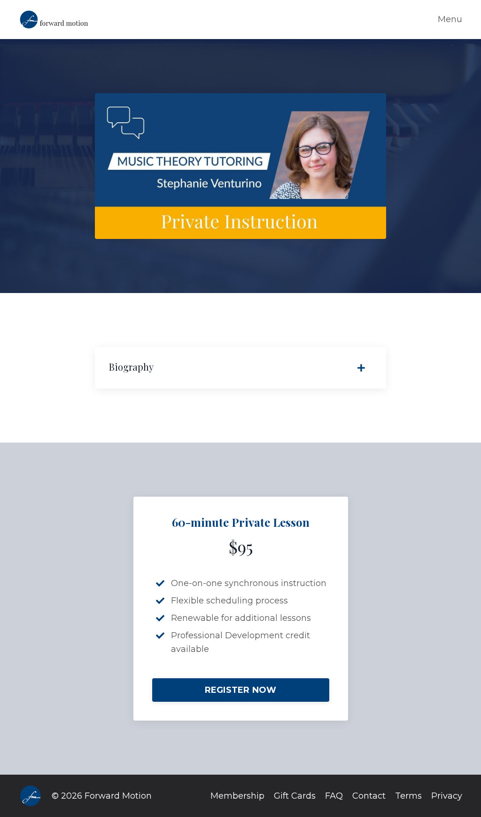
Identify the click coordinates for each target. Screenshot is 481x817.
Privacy (446, 796)
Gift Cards (295, 796)
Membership (237, 796)
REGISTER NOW (241, 690)
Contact (369, 796)
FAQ (334, 796)
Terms (408, 796)
